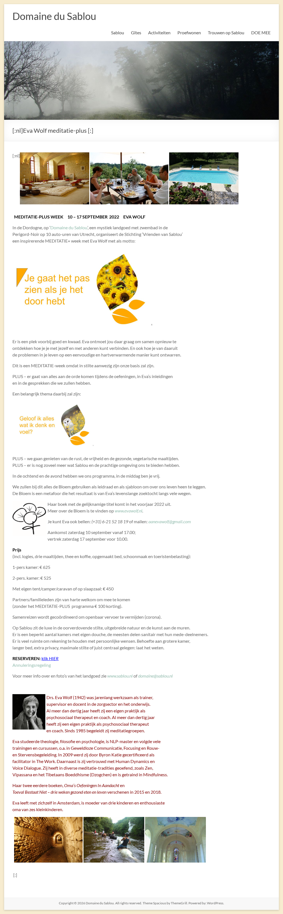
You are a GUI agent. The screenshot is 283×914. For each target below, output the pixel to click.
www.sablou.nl (120, 675)
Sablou (117, 32)
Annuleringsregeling (31, 665)
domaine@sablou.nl (155, 675)
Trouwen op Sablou (226, 32)
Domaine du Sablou (54, 16)
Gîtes (136, 32)
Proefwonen (189, 32)
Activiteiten (159, 32)
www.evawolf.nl (128, 510)
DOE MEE (261, 32)
